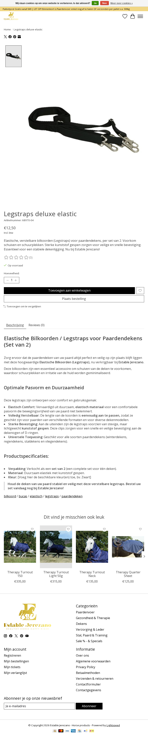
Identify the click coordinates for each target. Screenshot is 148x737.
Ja (95, 3)
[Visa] (67, 731)
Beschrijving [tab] (15, 325)
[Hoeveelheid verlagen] (7, 280)
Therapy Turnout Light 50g (56, 574)
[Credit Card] (79, 731)
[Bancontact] (85, 731)
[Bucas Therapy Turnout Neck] (92, 546)
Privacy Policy (85, 667)
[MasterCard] (60, 731)
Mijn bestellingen (16, 661)
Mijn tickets (12, 667)
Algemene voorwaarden (93, 661)
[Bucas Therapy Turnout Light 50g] (56, 546)
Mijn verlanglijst (15, 673)
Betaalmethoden (88, 673)
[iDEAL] (91, 731)
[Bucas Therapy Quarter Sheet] (128, 546)
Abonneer (89, 706)
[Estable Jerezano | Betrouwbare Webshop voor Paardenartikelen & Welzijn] (11, 16)
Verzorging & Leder (90, 629)
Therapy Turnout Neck (92, 574)
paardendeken (71, 496)
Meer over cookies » (121, 3)
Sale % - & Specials (89, 641)
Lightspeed (113, 725)
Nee (104, 3)
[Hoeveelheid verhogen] (15, 280)
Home (7, 29)
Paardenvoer (85, 612)
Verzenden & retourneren (94, 678)
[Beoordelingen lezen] (16, 257)
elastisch (36, 496)
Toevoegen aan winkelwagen (69, 290)
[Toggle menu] (140, 16)
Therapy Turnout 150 (20, 574)
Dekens (81, 624)
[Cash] (54, 731)
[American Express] (73, 731)
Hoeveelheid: (11, 273)
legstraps (52, 496)
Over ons (82, 655)
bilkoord (10, 496)
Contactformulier (88, 684)
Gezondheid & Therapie (93, 618)
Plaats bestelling (74, 299)
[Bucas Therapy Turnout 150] (20, 546)
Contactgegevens (88, 690)
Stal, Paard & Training (92, 635)
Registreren (12, 655)
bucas (23, 496)
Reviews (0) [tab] (37, 325)
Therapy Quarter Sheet (128, 574)
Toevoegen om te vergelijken (24, 306)
